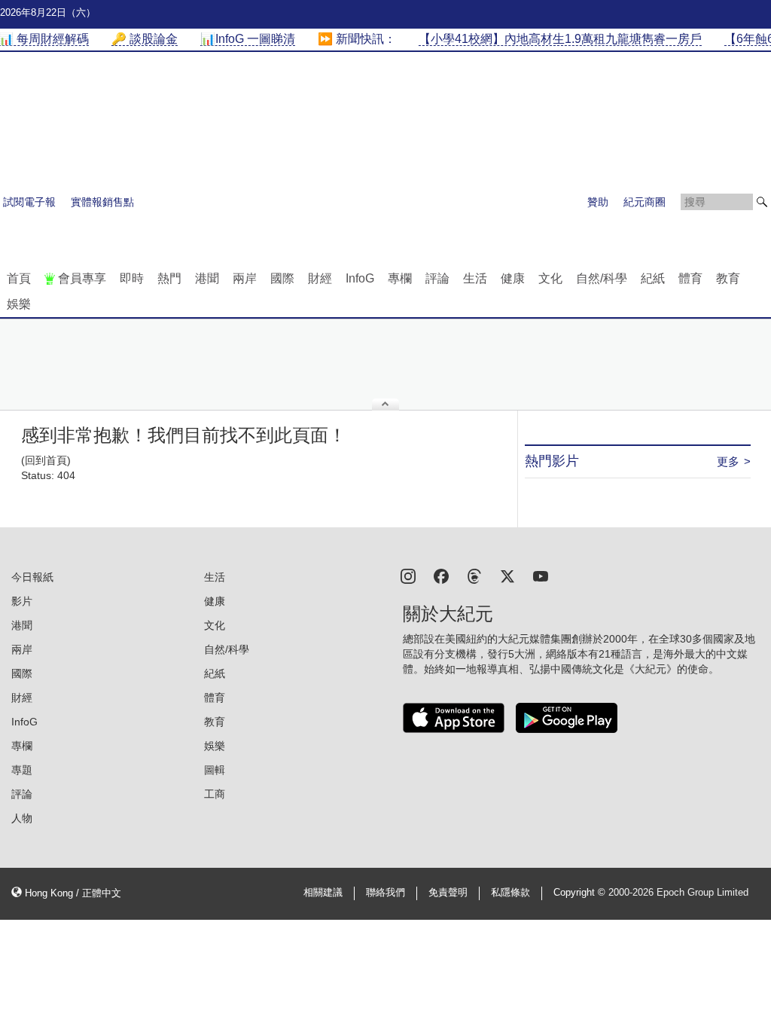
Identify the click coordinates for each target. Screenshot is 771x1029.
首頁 (19, 278)
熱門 (169, 278)
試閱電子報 (29, 202)
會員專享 (82, 278)
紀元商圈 (644, 202)
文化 (550, 278)
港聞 (207, 278)
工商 (214, 794)
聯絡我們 (385, 892)
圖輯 (214, 770)
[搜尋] (762, 202)
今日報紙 (32, 577)
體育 (690, 278)
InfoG (360, 278)
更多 (728, 461)
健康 (513, 278)
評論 (437, 278)
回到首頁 (46, 460)
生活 (475, 278)
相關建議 (323, 892)
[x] (507, 575)
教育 (728, 278)
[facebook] (441, 575)
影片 (21, 601)
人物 (21, 818)
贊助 (597, 202)
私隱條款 (510, 892)
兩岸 (245, 278)
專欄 (400, 278)
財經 (320, 278)
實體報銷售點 (102, 202)
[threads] (474, 575)
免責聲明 (448, 892)
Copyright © (580, 892)
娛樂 (19, 304)
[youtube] (540, 575)
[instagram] (408, 575)
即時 (132, 278)
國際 (282, 278)
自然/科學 (601, 278)
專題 (21, 770)
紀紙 (653, 278)
